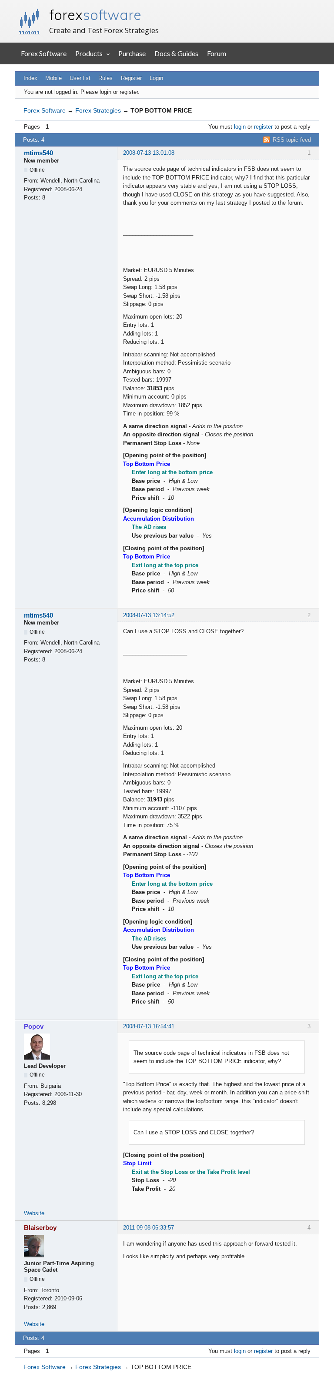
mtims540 (38, 152)
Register (131, 78)
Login (156, 78)
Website (34, 1213)
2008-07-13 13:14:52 (148, 615)
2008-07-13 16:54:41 (148, 1026)
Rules (105, 78)
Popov (33, 1026)
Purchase (132, 53)
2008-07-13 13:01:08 (148, 153)
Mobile (53, 78)
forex (95, 14)
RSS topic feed (292, 139)
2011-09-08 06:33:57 (148, 1227)
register (263, 126)
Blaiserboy (40, 1227)
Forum (216, 53)
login (240, 126)
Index (30, 78)
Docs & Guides (176, 53)
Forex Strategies (98, 110)
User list (80, 78)
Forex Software (44, 53)
